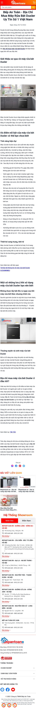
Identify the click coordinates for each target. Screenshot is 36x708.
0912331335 (11, 647)
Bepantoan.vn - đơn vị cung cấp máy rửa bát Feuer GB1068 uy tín (26, 490)
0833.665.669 (18, 613)
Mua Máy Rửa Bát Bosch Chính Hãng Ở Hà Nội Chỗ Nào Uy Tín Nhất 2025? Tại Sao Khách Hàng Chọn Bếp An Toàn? (8, 509)
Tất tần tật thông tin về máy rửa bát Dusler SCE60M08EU (15, 269)
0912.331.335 (18, 533)
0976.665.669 (9, 533)
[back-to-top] (33, 696)
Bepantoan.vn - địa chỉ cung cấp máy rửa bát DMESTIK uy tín (8, 490)
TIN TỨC (13, 432)
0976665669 (11, 650)
